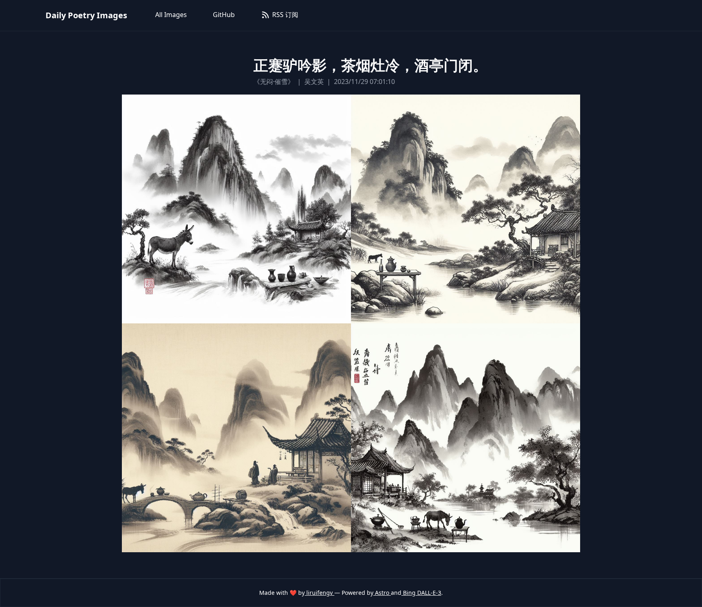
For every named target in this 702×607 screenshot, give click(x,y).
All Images (171, 14)
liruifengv (319, 592)
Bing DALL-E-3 (421, 592)
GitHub (224, 14)
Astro (382, 592)
